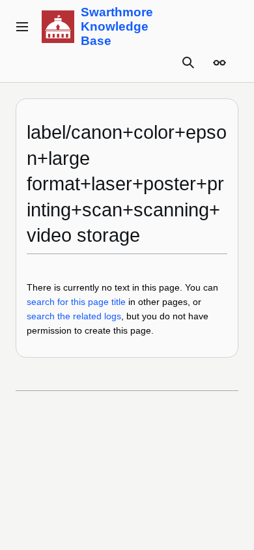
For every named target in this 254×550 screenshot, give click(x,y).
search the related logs (74, 316)
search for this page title (76, 302)
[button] (22, 26)
